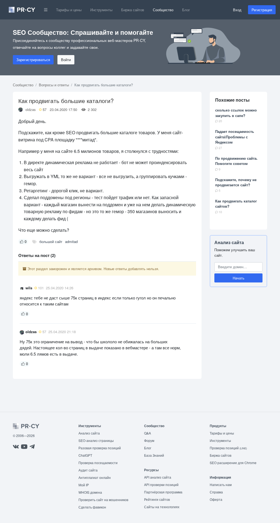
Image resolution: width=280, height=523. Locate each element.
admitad (71, 241)
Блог (186, 9)
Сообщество (163, 9)
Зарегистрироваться (33, 59)
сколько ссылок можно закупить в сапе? (236, 112)
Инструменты (101, 9)
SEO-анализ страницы (96, 440)
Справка (216, 492)
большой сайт (50, 241)
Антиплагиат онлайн (94, 477)
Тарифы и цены (68, 9)
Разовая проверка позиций (99, 447)
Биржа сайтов (132, 9)
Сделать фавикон (92, 507)
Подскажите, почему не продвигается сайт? (235, 182)
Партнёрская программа (163, 492)
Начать (238, 278)
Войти (66, 59)
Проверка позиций (228, 447)
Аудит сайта (88, 470)
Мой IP (83, 484)
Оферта (216, 499)
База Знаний (154, 455)
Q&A (147, 433)
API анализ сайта (157, 477)
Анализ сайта (229, 242)
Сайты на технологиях (161, 506)
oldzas (30, 109)
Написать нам (221, 484)
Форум (149, 440)
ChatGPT (85, 455)
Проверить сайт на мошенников (103, 499)
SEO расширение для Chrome (233, 462)
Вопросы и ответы (54, 84)
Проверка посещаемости (98, 462)
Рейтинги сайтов (157, 499)
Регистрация (262, 9)
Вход (237, 9)
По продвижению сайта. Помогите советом (236, 161)
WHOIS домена (90, 492)
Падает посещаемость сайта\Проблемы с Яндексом (234, 137)
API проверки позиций (161, 484)
